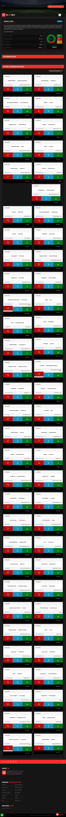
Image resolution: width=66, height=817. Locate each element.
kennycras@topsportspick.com (9, 22)
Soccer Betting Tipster (6, 808)
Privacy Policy (17, 792)
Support (16, 797)
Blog (3, 800)
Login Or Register (18, 784)
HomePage (4, 784)
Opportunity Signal (6, 792)
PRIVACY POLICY (40, 815)
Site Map (16, 795)
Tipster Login (17, 800)
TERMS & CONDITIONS (33, 815)
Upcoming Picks (5, 787)
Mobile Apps (4, 795)
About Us (4, 797)
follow (59, 21)
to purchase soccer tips (56, 6)
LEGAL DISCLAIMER (47, 815)
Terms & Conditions (19, 787)
